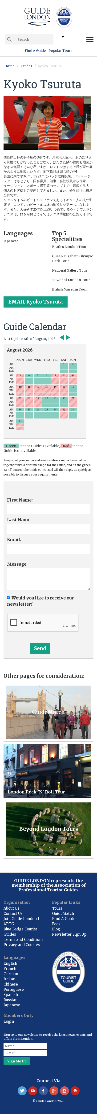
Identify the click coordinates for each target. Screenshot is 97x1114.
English (10, 963)
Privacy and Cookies (22, 944)
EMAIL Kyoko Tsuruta (35, 302)
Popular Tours (60, 50)
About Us (11, 908)
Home (9, 66)
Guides (26, 66)
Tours (57, 908)
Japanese (12, 1005)
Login (9, 1021)
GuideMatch (63, 913)
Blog (56, 929)
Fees (56, 924)
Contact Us (13, 913)
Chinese (11, 984)
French (10, 968)
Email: (14, 539)
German (11, 974)
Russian (10, 1000)
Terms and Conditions (23, 939)
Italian (9, 979)
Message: (17, 564)
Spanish (11, 994)
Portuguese (14, 989)
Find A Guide (35, 50)
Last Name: (19, 519)
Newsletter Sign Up (69, 934)
